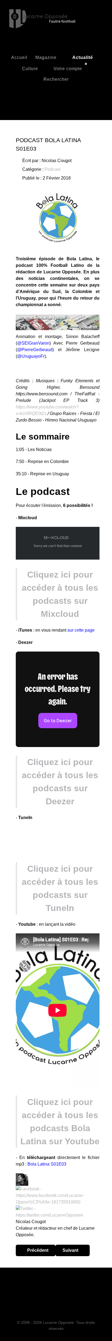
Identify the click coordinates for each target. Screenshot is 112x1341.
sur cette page (81, 630)
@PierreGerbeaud (34, 349)
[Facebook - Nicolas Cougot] (57, 1195)
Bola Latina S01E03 (46, 1164)
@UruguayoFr (31, 356)
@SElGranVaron (33, 343)
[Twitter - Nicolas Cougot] (57, 1211)
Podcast (52, 169)
